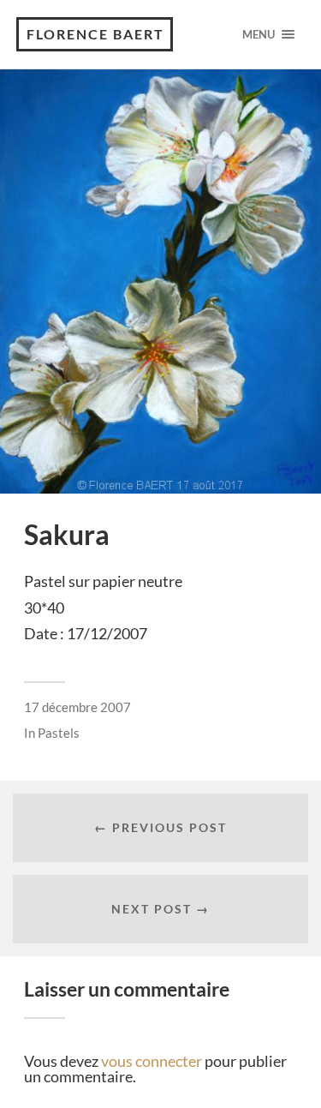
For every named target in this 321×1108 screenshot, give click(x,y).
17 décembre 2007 (77, 707)
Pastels (59, 732)
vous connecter (151, 1060)
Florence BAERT (95, 34)
